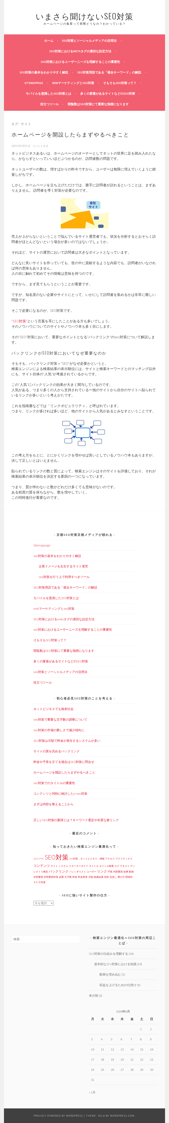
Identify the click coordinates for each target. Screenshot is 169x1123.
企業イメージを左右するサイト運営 (63, 566)
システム (63, 866)
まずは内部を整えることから (53, 804)
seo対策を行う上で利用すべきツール (64, 577)
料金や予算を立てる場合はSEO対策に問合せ (63, 762)
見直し (113, 877)
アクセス (110, 858)
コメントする (40, 146)
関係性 (129, 877)
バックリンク (58, 871)
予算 (110, 871)
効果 (125, 871)
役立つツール (49, 104)
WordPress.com (122, 1115)
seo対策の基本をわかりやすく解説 (44, 72)
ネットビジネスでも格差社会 (53, 709)
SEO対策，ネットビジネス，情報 (87, 858)
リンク (102, 871)
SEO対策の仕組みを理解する (108, 954)
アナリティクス (124, 858)
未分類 (93, 996)
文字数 (68, 877)
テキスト (125, 866)
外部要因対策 (51, 877)
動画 (131, 871)
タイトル (94, 866)
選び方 (121, 877)
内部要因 (118, 871)
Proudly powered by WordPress (58, 1115)
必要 (61, 877)
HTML (41, 858)
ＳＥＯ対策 (39, 882)
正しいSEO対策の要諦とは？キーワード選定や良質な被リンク (76, 820)
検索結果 (98, 877)
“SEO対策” (19, 321)
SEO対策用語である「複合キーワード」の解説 (109, 72)
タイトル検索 (106, 866)
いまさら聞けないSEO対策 (84, 16)
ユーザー (91, 871)
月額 (90, 877)
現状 (106, 877)
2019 (35, 858)
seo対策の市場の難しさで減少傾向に (58, 730)
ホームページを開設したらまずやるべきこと (70, 134)
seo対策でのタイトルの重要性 (54, 783)
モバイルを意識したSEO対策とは (48, 93)
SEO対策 (56, 857)
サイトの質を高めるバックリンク (56, 751)
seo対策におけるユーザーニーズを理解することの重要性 (80, 62)
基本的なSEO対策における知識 (115, 964)
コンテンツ (41, 865)
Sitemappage (33, 83)
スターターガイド (78, 866)
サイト (54, 866)
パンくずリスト (77, 871)
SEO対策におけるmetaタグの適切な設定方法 (80, 51)
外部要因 (38, 877)
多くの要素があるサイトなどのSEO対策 (107, 93)
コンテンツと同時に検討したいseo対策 (60, 794)
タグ (116, 866)
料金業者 (83, 877)
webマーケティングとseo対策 (73, 83)
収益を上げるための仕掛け (117, 985)
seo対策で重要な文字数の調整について (60, 719)
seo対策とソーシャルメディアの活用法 (89, 41)
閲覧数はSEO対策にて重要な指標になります (98, 104)
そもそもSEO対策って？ (119, 83)
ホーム (48, 41)
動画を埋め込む (110, 974)
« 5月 (92, 1092)
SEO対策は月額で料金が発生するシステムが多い (66, 741)
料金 (74, 877)
